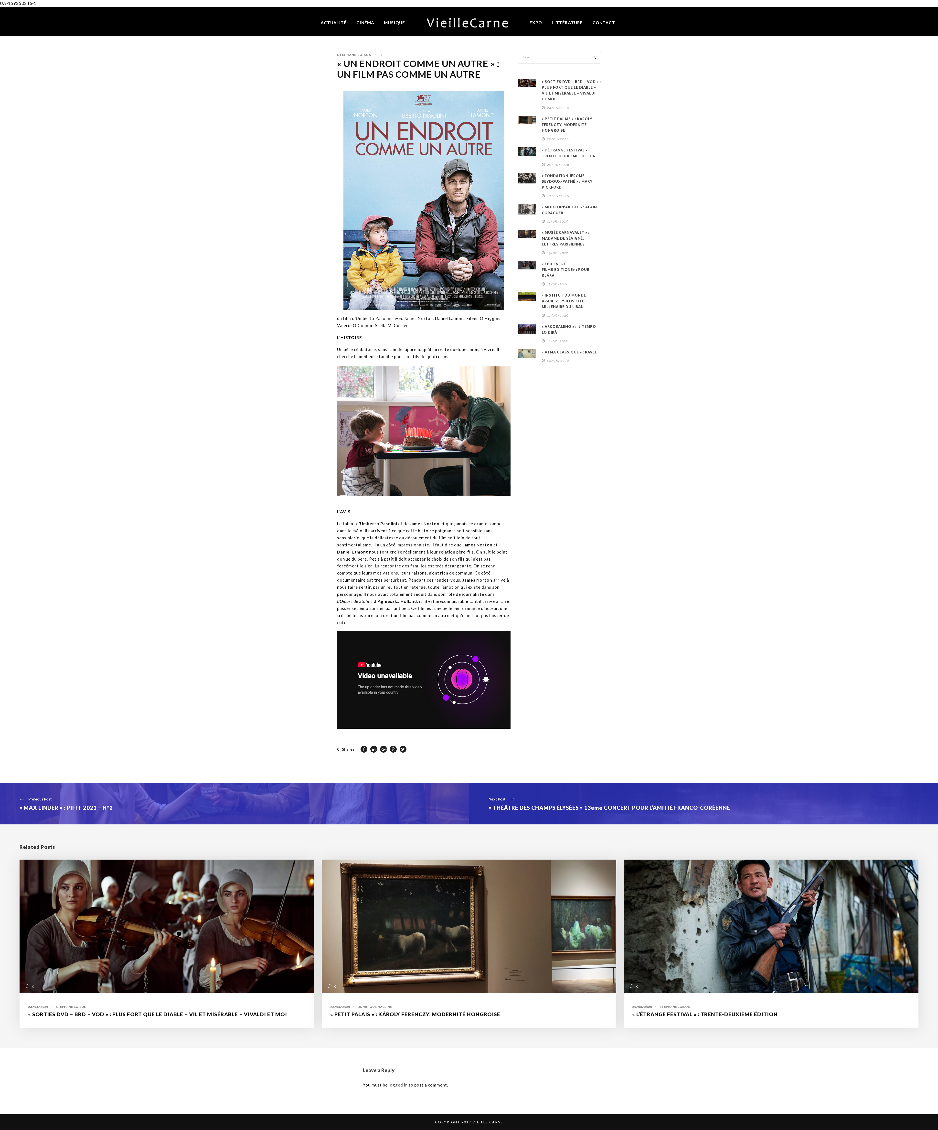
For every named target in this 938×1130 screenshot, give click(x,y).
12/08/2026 (558, 315)
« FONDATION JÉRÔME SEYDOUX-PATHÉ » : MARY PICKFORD (567, 182)
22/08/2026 (558, 139)
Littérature (567, 22)
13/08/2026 (558, 284)
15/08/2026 (558, 253)
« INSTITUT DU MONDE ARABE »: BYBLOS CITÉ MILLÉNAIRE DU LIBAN (564, 301)
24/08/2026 (558, 108)
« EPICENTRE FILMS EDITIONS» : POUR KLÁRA (565, 270)
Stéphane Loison (354, 55)
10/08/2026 (558, 360)
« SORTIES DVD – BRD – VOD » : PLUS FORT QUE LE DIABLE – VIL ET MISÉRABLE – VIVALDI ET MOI (157, 1014)
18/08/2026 (558, 196)
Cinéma (365, 22)
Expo (536, 22)
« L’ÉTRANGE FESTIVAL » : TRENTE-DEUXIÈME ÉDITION (705, 1014)
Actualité (334, 22)
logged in (398, 1084)
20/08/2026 (558, 165)
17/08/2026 (557, 221)
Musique (394, 22)
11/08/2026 (557, 341)
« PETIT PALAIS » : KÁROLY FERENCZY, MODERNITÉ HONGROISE (567, 125)
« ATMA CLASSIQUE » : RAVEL (569, 352)
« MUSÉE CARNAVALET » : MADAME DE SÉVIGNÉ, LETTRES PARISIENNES (565, 238)
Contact (604, 22)
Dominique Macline (375, 1007)
